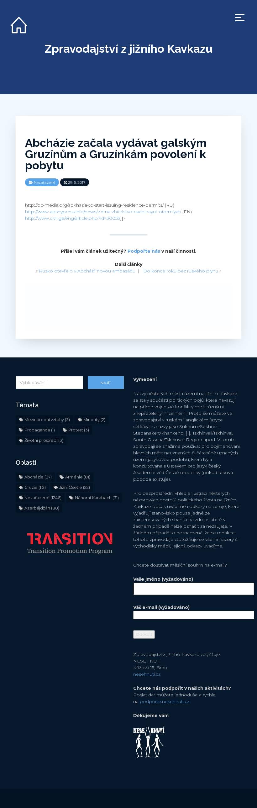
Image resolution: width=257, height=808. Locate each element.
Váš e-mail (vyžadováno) (161, 607)
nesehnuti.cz (146, 674)
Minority (94, 419)
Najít (106, 382)
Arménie (77, 476)
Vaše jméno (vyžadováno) (163, 579)
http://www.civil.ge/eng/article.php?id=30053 (72, 218)
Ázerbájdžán (41, 507)
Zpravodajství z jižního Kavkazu (128, 48)
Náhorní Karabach (97, 497)
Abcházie (38, 476)
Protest (78, 429)
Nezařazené (44, 182)
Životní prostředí (43, 440)
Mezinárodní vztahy (47, 419)
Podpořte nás (144, 251)
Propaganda (39, 429)
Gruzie (35, 487)
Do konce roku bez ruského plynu (180, 271)
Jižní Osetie (74, 487)
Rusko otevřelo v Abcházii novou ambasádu (87, 271)
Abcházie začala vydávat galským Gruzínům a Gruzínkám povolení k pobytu (116, 154)
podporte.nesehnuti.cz (164, 701)
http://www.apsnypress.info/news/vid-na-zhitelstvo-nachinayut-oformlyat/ (103, 211)
